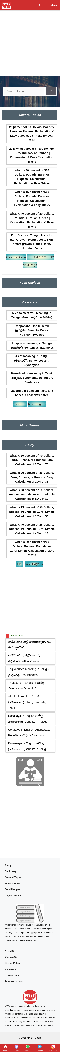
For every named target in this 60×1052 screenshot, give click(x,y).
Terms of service (14, 981)
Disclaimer (11, 969)
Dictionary (10, 871)
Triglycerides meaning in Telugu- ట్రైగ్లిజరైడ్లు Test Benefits (28, 672)
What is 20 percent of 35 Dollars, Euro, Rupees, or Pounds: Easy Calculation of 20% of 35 (32, 477)
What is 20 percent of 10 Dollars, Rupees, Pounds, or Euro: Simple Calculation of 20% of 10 (32, 494)
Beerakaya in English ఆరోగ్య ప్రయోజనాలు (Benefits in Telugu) (28, 746)
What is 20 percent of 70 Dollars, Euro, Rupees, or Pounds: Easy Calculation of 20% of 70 (32, 460)
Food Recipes (12, 889)
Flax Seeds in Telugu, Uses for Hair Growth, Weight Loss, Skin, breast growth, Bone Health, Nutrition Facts (32, 242)
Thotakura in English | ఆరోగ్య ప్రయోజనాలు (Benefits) (26, 685)
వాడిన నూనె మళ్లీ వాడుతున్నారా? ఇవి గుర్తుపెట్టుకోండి (29, 644)
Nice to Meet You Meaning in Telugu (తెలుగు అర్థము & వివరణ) (31, 315)
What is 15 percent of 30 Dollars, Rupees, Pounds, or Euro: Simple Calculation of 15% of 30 (32, 512)
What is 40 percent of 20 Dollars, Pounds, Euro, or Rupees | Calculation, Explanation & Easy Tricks (32, 220)
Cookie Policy (12, 963)
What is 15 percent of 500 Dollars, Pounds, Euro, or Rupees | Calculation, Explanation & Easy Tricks (32, 198)
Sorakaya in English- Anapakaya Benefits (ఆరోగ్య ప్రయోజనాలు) (29, 732)
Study (8, 865)
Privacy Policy (13, 975)
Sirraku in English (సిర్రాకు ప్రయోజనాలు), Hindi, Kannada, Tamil (27, 702)
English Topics (13, 895)
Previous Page (16, 257)
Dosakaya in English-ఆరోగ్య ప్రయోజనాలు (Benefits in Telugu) (28, 718)
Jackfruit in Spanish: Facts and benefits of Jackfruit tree (32, 393)
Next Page (30, 265)
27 (52, 257)
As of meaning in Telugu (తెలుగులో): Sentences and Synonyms (31, 361)
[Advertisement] (30, 42)
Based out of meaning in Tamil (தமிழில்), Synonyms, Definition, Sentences (32, 378)
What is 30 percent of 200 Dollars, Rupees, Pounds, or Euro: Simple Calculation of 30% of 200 (32, 548)
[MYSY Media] (6, 5)
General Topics (13, 877)
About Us (10, 951)
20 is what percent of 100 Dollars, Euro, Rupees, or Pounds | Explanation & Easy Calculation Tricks (32, 155)
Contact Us (11, 957)
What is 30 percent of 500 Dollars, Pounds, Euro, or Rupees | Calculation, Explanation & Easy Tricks (32, 177)
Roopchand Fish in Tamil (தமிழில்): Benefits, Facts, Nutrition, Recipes (32, 330)
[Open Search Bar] (38, 5)
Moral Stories (12, 883)
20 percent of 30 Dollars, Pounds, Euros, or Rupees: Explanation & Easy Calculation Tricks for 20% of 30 (32, 133)
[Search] (51, 91)
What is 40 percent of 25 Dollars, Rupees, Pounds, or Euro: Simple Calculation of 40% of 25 (32, 529)
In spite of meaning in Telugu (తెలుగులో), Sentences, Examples (32, 345)
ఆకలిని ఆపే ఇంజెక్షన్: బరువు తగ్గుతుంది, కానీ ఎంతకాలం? (24, 658)
